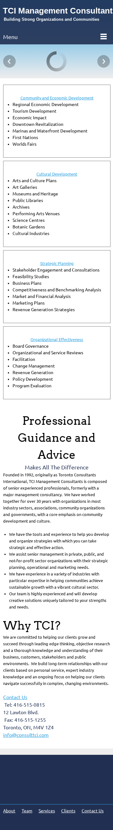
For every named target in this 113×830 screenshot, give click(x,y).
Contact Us (15, 697)
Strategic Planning (57, 263)
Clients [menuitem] (68, 810)
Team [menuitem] (27, 810)
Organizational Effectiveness (56, 339)
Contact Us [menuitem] (93, 810)
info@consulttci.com (26, 735)
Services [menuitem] (47, 810)
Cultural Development (56, 174)
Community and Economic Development (57, 98)
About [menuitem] (9, 810)
